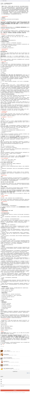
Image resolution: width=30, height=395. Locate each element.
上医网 (3, 344)
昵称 (1, 379)
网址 (1, 383)
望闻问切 (2, 4)
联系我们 (24, 392)
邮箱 (1, 381)
